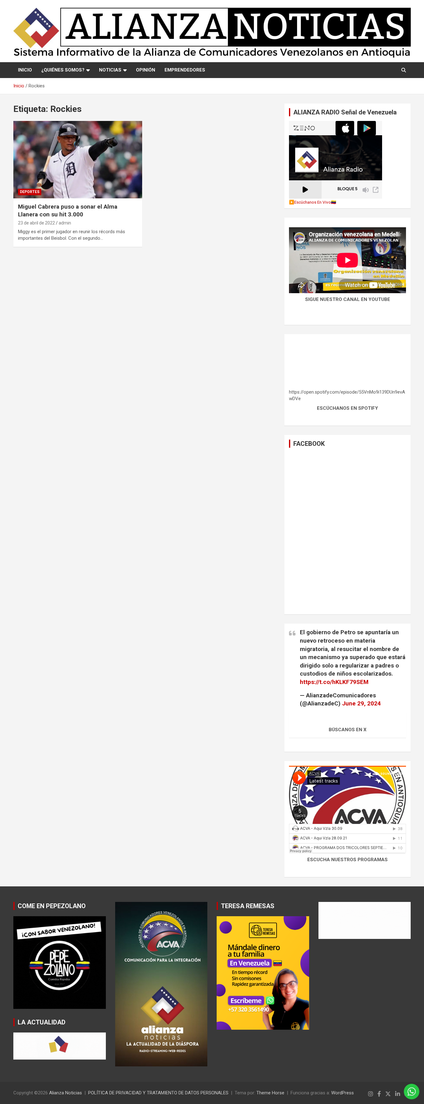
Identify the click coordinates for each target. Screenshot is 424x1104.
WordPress (342, 1093)
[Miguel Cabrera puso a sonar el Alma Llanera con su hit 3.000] (77, 160)
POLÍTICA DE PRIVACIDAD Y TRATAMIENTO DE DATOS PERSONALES (158, 1093)
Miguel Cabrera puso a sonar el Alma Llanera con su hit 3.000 (67, 210)
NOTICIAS (110, 70)
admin (65, 222)
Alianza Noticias (65, 1093)
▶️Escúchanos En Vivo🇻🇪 (312, 202)
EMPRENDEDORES (185, 70)
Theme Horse (270, 1093)
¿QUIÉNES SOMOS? (62, 70)
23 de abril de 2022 (36, 222)
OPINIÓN (145, 70)
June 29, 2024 (361, 703)
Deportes (29, 192)
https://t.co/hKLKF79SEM (334, 682)
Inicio (25, 70)
